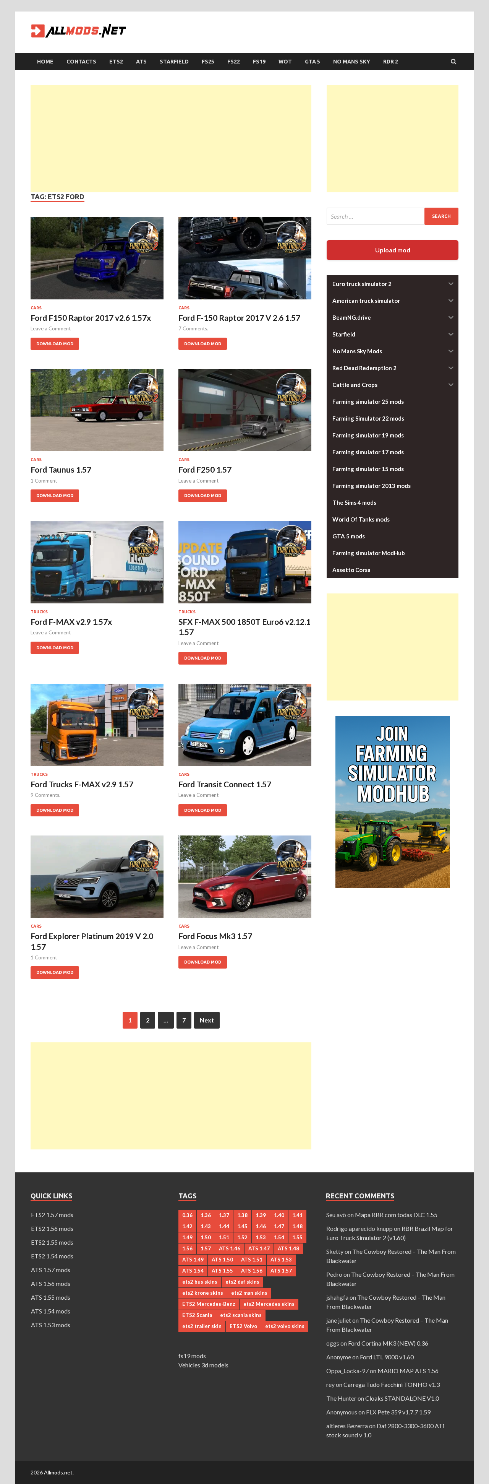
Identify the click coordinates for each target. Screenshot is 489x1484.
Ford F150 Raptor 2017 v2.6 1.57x (91, 317)
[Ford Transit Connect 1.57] (244, 728)
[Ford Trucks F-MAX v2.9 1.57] (97, 728)
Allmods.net (58, 1472)
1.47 (279, 1226)
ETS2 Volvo (243, 1326)
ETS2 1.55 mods (52, 1242)
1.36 (206, 1215)
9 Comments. (45, 795)
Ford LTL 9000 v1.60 (387, 1356)
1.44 (224, 1226)
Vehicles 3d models (203, 1365)
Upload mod (392, 250)
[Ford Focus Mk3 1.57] (244, 879)
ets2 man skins (249, 1293)
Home (45, 62)
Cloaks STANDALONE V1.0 (402, 1398)
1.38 (242, 1215)
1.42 (187, 1226)
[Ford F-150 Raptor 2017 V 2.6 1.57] (244, 261)
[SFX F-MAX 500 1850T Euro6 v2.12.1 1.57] (244, 565)
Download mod (52, 342)
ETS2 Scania (197, 1315)
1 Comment (44, 481)
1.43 (206, 1226)
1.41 (297, 1215)
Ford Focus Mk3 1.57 (215, 936)
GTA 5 (312, 62)
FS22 (233, 62)
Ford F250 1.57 (205, 469)
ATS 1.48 (288, 1248)
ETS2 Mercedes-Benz (208, 1304)
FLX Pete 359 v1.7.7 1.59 (398, 1412)
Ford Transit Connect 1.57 (224, 784)
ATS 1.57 (281, 1271)
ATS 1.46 (229, 1248)
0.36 (187, 1215)
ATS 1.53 (281, 1259)
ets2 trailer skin (202, 1326)
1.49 (187, 1237)
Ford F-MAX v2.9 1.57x (71, 621)
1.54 (279, 1237)
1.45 (242, 1226)
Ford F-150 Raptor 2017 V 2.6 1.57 (239, 317)
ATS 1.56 (251, 1271)
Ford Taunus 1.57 (61, 469)
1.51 (224, 1237)
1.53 (261, 1237)
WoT (285, 62)
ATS (141, 62)
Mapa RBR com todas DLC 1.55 (396, 1214)
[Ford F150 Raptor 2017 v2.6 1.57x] (97, 261)
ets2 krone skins (202, 1293)
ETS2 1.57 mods (52, 1214)
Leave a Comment (51, 328)
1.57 (206, 1248)
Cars (36, 308)
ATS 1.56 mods (50, 1283)
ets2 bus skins (199, 1282)
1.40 (279, 1215)
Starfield (174, 62)
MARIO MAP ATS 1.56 (408, 1370)
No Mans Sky (351, 62)
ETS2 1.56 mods (52, 1228)
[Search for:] (392, 216)
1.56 (187, 1248)
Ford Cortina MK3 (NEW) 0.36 (388, 1343)
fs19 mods (192, 1355)
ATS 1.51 (251, 1259)
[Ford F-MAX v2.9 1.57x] (97, 565)
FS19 (259, 62)
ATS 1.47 (259, 1248)
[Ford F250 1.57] (244, 413)
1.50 (206, 1237)
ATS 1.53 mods (50, 1324)
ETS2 (116, 62)
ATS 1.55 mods (50, 1297)
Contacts (81, 62)
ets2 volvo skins (284, 1326)
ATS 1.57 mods (50, 1269)
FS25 (208, 62)
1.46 (261, 1226)
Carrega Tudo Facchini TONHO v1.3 (391, 1384)
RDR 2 (390, 62)
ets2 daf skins (242, 1282)
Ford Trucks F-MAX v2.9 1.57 (82, 784)
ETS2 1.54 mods (52, 1256)
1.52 (242, 1237)
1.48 (297, 1226)
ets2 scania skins (241, 1315)
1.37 (224, 1215)
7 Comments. (193, 328)
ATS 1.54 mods (50, 1311)
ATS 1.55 (222, 1271)
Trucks (39, 612)
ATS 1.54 (193, 1271)
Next (207, 1020)
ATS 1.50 (222, 1259)
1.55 (297, 1237)
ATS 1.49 (193, 1259)
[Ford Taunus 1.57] (97, 413)
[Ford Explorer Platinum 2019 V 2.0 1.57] (97, 879)
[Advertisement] (171, 138)
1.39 (261, 1215)
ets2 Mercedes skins (269, 1304)
